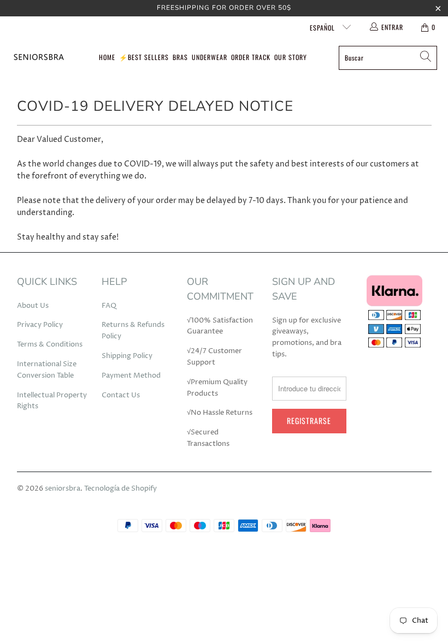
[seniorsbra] (38, 57)
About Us (33, 306)
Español (323, 27)
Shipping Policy (127, 356)
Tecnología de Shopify (120, 488)
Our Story (290, 57)
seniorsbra (62, 488)
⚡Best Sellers (144, 57)
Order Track (250, 57)
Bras (180, 57)
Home (107, 57)
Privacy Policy (40, 325)
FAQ (109, 306)
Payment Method (131, 375)
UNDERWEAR (209, 57)
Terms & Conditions (49, 344)
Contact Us (121, 395)
